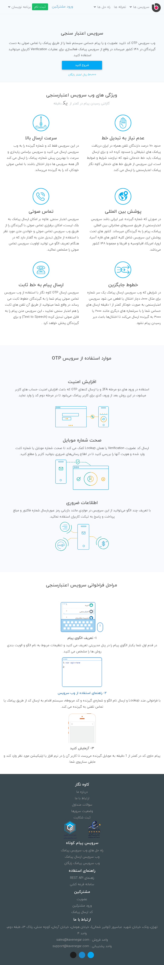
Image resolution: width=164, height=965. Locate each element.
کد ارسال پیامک (82, 912)
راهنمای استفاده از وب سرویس (82, 693)
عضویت (82, 899)
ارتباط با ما (82, 798)
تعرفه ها (120, 7)
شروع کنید (82, 65)
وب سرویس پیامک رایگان (82, 863)
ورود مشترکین (62, 6)
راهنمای (82, 878)
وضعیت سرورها (82, 811)
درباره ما (82, 792)
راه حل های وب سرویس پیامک (82, 850)
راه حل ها (103, 7)
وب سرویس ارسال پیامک (82, 857)
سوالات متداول (82, 805)
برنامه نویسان (21, 7)
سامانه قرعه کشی (82, 884)
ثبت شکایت (82, 817)
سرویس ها (141, 7)
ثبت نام (40, 6)
